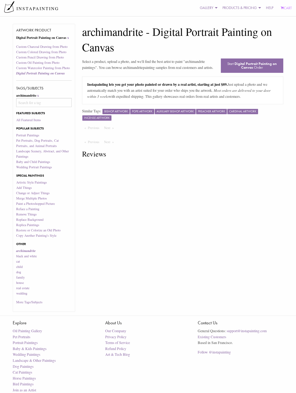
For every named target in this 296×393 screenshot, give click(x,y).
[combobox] (43, 102)
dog (18, 272)
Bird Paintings (23, 383)
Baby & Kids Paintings (29, 348)
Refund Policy (115, 348)
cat (18, 261)
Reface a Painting (27, 209)
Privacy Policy (115, 336)
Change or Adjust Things (33, 193)
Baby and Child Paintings (33, 162)
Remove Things (26, 214)
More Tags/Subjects (29, 302)
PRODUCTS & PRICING (239, 7)
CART (288, 8)
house (20, 282)
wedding (21, 293)
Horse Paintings (24, 378)
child (19, 266)
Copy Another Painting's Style (36, 235)
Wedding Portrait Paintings (34, 167)
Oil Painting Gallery (27, 330)
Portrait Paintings (27, 135)
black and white (26, 256)
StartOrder (252, 65)
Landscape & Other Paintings (34, 360)
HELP (269, 7)
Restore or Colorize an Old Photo (38, 230)
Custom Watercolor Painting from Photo (43, 68)
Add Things (24, 187)
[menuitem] (207, 7)
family (20, 277)
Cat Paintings (22, 372)
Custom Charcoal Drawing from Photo (42, 46)
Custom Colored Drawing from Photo (41, 52)
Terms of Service (117, 342)
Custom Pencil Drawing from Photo (40, 57)
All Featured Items (28, 120)
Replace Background (29, 219)
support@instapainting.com (247, 330)
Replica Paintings (27, 225)
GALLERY (206, 7)
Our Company (115, 330)
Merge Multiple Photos (31, 198)
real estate (22, 288)
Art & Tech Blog (117, 354)
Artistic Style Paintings (31, 182)
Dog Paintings (23, 366)
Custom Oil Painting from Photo (37, 62)
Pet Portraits (21, 336)
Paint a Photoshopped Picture (35, 203)
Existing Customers (212, 336)
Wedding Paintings (26, 354)
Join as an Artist (24, 389)
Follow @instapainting (214, 352)
